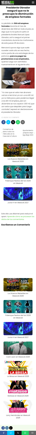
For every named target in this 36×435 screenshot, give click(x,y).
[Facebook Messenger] (8, 122)
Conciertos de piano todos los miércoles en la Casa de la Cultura (10, 132)
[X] (13, 122)
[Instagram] (7, 428)
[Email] (23, 122)
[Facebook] (3, 122)
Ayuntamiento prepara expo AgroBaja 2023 (28, 132)
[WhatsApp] (18, 122)
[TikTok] (10, 428)
